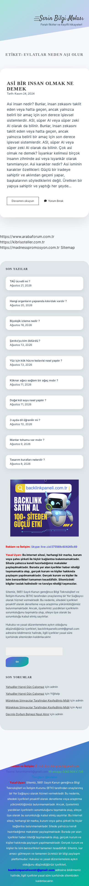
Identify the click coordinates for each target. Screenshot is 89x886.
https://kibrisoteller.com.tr (22, 242)
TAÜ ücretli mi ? (20, 281)
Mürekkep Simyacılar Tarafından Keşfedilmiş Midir (38, 700)
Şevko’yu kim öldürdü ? (25, 340)
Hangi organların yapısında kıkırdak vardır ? (38, 301)
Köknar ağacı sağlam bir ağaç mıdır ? (34, 380)
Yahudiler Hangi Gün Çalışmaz (25, 686)
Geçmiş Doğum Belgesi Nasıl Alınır (27, 714)
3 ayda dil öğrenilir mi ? (25, 420)
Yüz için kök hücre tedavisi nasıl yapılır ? (36, 360)
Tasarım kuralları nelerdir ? (27, 459)
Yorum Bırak (55, 201)
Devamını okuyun (25, 202)
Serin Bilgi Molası (61, 18)
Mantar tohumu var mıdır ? (27, 440)
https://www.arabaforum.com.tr (27, 236)
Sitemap (68, 247)
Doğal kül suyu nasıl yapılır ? (28, 400)
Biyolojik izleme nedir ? (25, 321)
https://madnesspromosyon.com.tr (30, 247)
